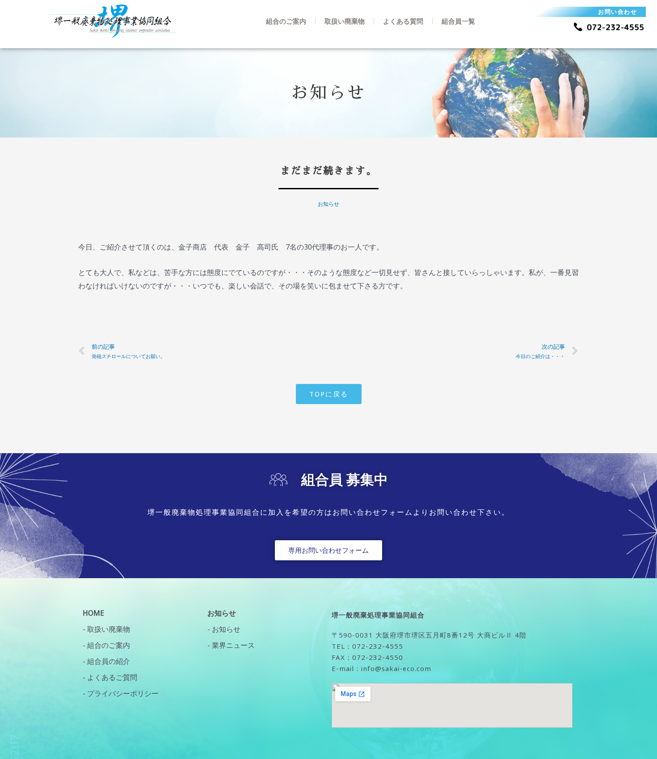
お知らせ (328, 204)
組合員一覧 (458, 21)
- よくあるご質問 (110, 677)
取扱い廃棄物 (344, 21)
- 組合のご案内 (106, 645)
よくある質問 (403, 21)
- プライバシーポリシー (121, 693)
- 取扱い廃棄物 (106, 629)
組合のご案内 (286, 21)
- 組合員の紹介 (106, 661)
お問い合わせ (617, 12)
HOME (93, 613)
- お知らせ (223, 629)
